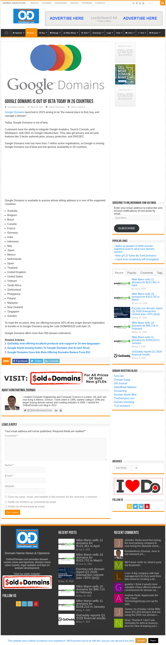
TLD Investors (122, 405)
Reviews (155, 33)
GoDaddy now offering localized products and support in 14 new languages (53, 343)
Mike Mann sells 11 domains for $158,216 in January (146, 340)
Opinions (18, 33)
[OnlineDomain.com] (26, 15)
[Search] (162, 2)
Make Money (71, 33)
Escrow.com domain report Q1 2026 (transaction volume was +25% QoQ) (147, 311)
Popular (131, 272)
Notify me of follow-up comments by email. (32, 502)
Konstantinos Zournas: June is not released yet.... (142, 552)
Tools (118, 33)
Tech (142, 33)
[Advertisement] (56, 174)
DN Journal (120, 383)
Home (6, 32)
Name (9, 465)
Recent (119, 272)
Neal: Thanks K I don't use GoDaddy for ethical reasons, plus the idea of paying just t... (142, 623)
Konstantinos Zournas (16, 107)
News (32, 33)
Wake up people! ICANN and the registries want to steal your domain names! (134, 249)
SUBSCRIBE (126, 228)
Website (9, 486)
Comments (146, 272)
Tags (159, 272)
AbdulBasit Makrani (125, 387)
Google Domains (14, 112)
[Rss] (133, 3)
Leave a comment (78, 107)
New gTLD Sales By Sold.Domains (135, 255)
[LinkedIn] (140, 3)
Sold (85, 33)
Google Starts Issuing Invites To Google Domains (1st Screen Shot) (48, 348)
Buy (43, 33)
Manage (55, 33)
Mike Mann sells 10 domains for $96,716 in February (145, 325)
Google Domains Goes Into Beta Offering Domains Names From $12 (48, 352)
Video (130, 33)
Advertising (87, 3)
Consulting (46, 3)
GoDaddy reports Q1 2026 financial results (147, 353)
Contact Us (100, 3)
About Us (34, 3)
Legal (109, 33)
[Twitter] (136, 3)
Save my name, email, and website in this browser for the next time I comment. (52, 496)
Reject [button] (153, 640)
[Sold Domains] (56, 378)
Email (9, 475)
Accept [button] (141, 640)
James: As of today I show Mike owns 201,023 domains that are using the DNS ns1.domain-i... (143, 612)
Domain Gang (122, 379)
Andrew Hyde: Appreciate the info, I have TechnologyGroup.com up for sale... (141, 599)
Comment (11, 435)
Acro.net (119, 376)
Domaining (120, 390)
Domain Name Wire (125, 394)
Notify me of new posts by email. (26, 506)
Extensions (97, 33)
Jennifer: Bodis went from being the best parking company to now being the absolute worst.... (143, 543)
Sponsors (74, 3)
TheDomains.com (124, 398)
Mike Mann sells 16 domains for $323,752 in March (146, 296)
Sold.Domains (61, 3)
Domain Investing (124, 402)
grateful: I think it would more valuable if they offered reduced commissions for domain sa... (143, 587)
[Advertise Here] (104, 18)
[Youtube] (143, 3)
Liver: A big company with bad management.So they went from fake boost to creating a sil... (143, 576)
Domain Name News (57, 107)
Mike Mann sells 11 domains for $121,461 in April (146, 282)
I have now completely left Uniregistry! (137, 259)
